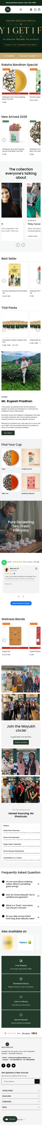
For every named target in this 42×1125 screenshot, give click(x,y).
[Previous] (4, 87)
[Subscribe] (37, 1081)
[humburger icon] (21, 9)
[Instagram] (8, 1066)
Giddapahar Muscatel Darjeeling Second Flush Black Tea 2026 (13, 150)
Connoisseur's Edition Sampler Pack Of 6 (14, 341)
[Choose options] (26, 69)
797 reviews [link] (26, 1033)
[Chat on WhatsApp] (4, 562)
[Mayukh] (9, 9)
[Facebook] (3, 1066)
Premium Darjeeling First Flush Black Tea (14, 292)
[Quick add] (26, 312)
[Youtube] (14, 1066)
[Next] (38, 87)
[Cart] (39, 9)
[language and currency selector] (31, 9)
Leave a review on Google (21, 603)
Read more (32, 584)
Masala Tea (6, 651)
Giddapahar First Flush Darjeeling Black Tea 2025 (13, 98)
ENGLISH (19, 1119)
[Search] (35, 9)
